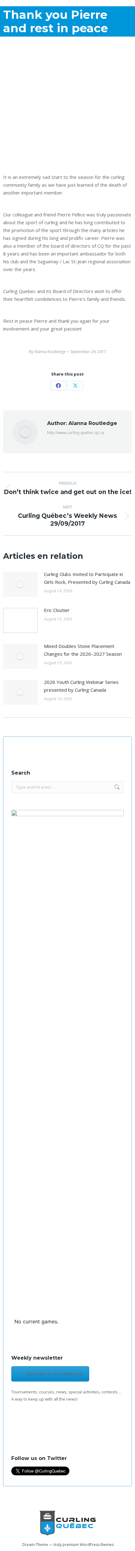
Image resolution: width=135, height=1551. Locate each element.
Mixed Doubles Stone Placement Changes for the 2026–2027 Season (83, 650)
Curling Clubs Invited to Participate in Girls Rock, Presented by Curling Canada (87, 578)
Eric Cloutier (57, 610)
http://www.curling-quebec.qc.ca (75, 432)
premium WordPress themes (88, 1544)
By (47, 351)
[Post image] (20, 584)
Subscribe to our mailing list (55, 1374)
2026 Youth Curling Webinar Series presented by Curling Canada (81, 686)
